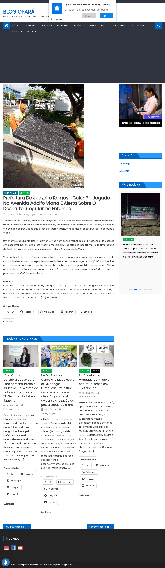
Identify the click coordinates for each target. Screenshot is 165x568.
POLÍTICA (79, 25)
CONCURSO (119, 25)
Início (15, 25)
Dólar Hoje (124, 163)
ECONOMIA (138, 25)
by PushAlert (58, 19)
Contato (30, 25)
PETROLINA (63, 25)
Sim (106, 16)
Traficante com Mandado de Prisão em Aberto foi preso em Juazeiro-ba (95, 381)
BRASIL (104, 25)
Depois (89, 16)
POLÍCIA (31, 31)
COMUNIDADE (10, 193)
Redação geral (30, 214)
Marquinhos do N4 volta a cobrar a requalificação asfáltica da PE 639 (19, 526)
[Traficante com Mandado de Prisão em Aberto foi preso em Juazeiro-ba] (96, 356)
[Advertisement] (82, 58)
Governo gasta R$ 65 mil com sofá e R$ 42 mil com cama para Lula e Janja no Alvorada (101, 526)
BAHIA (93, 25)
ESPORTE (17, 31)
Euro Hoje (124, 171)
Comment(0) (50, 214)
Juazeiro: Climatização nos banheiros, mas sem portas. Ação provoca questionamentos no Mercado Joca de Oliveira (139, 273)
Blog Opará (19, 11)
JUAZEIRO (47, 25)
